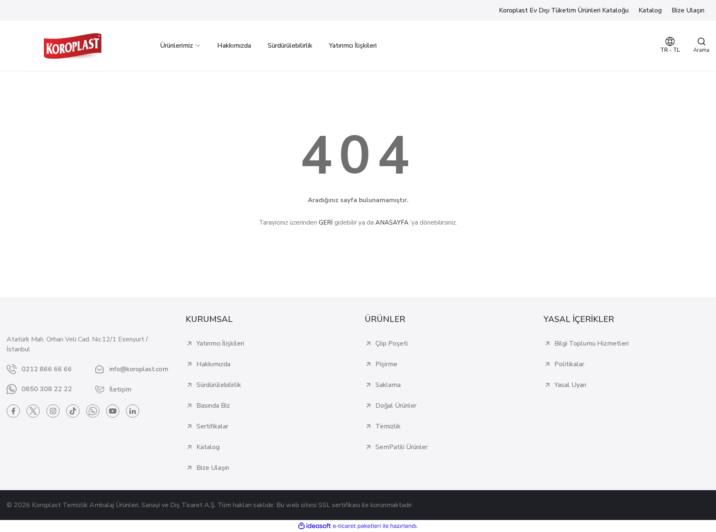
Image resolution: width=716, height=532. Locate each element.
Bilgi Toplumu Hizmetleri (591, 343)
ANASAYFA (392, 222)
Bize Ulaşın (212, 467)
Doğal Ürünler (395, 405)
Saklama (388, 384)
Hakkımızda (213, 364)
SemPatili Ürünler (401, 447)
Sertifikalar (212, 426)
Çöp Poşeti (391, 343)
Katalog (208, 447)
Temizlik (388, 426)
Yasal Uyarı (570, 384)
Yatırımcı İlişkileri (220, 343)
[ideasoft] (314, 526)
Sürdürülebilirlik (218, 384)
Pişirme (386, 364)
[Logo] (72, 45)
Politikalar (569, 364)
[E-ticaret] (357, 526)
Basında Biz (213, 405)
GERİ (326, 222)
